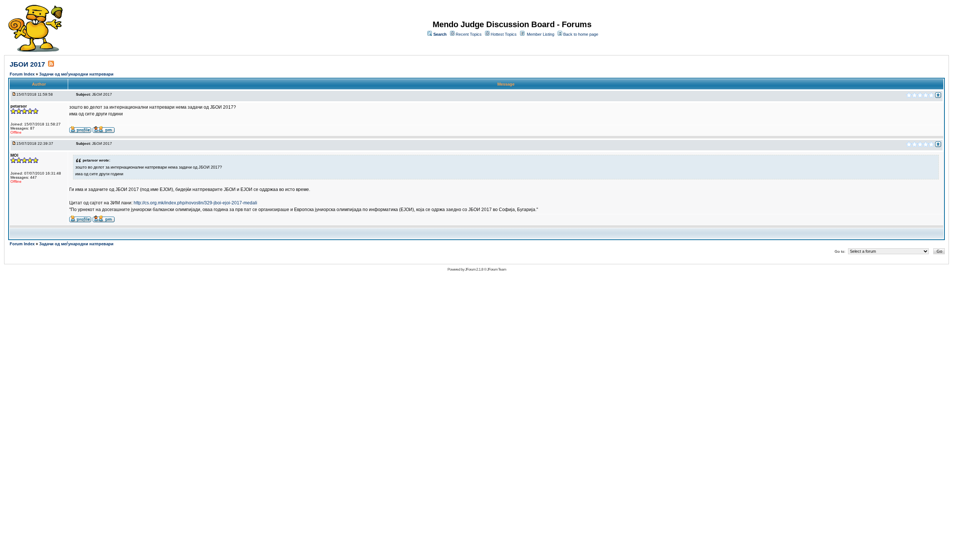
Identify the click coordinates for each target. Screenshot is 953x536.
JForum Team (496, 269)
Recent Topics (469, 34)
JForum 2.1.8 (474, 269)
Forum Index (23, 74)
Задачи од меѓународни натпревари (76, 74)
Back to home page (580, 34)
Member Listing (540, 34)
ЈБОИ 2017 (27, 64)
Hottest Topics (504, 34)
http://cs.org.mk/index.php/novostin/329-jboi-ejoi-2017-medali (195, 202)
